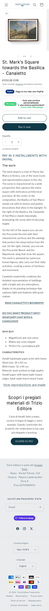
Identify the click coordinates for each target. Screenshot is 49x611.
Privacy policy (37, 596)
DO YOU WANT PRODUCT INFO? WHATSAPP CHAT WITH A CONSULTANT (21, 317)
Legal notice (36, 605)
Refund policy (22, 596)
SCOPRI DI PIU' (24, 441)
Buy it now (24, 126)
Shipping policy (34, 601)
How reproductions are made (24, 385)
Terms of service (18, 601)
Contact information (19, 605)
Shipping (19, 84)
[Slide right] (31, 56)
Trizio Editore (23, 592)
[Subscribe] (39, 507)
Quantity (6, 136)
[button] (6, 4)
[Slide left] (18, 56)
